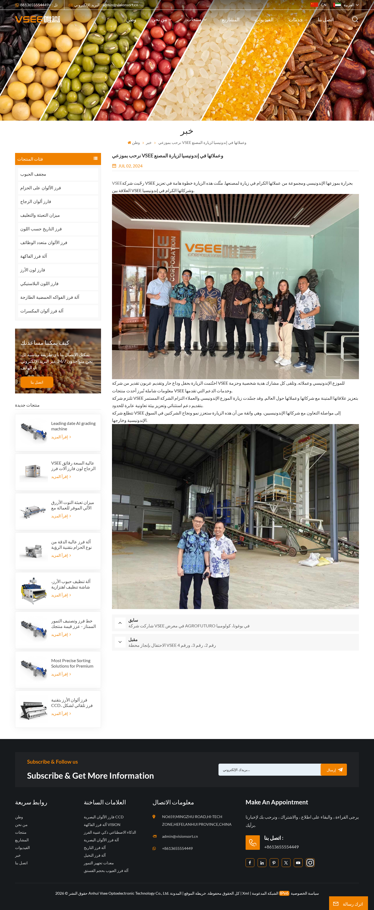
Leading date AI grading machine (73, 426)
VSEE (117, 183)
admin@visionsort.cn (180, 836)
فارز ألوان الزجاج (35, 201)
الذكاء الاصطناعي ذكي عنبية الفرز (110, 832)
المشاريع (231, 19)
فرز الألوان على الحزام (40, 188)
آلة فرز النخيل (95, 855)
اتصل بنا (326, 19)
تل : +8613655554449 (39, 4)
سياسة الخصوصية (305, 893)
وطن (131, 19)
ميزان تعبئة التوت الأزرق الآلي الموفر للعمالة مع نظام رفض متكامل (72, 505)
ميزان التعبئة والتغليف (40, 215)
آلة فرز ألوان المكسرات (41, 311)
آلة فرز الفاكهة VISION (102, 824)
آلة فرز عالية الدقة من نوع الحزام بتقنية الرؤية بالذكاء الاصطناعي (71, 544)
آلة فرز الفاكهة (33, 256)
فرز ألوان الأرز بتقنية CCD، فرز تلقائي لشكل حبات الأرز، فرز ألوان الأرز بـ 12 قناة (72, 702)
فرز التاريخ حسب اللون (41, 229)
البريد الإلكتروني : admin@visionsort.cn (106, 4)
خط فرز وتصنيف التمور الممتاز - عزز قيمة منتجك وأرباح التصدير (73, 623)
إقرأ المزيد (60, 436)
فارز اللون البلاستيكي (39, 283)
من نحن (159, 19)
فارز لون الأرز (32, 270)
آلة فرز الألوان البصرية (101, 839)
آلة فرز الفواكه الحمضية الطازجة (49, 297)
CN (324, 4)
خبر (149, 142)
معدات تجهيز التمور (99, 862)
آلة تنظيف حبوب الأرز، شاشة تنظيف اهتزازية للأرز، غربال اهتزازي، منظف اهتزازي (70, 584)
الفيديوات (264, 19)
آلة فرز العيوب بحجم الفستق (106, 870)
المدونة (176, 893)
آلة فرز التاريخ (95, 847)
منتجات (194, 19)
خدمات (296, 19)
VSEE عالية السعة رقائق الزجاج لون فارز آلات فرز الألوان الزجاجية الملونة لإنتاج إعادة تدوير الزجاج (73, 465)
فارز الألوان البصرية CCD (104, 817)
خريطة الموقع (194, 893)
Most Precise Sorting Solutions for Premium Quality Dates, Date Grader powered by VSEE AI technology (72, 663)
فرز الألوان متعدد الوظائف (43, 242)
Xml (245, 893)
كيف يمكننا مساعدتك (45, 342)
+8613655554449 (177, 848)
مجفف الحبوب (33, 174)
